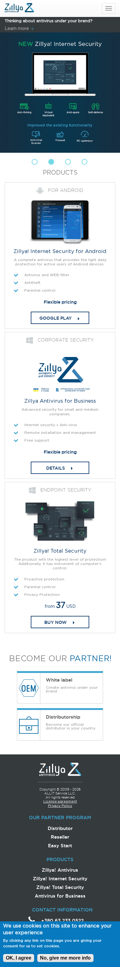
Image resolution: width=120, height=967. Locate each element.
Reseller (60, 837)
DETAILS (55, 468)
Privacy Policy (60, 805)
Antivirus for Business (60, 896)
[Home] (19, 8)
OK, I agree (18, 958)
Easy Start (60, 845)
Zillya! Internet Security (60, 878)
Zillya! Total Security (60, 887)
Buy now (55, 622)
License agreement (60, 801)
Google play (55, 318)
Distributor (60, 828)
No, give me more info (65, 958)
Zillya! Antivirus (60, 870)
